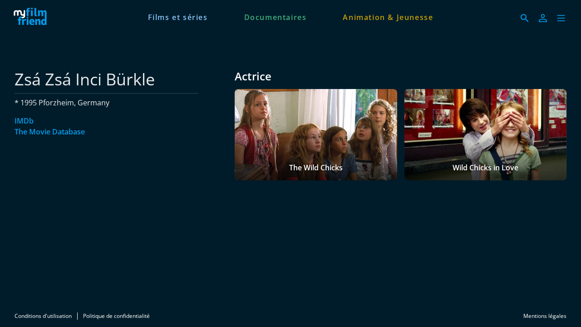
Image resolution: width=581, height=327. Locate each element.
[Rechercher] (525, 18)
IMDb (24, 121)
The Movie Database (50, 132)
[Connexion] (543, 18)
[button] (561, 18)
